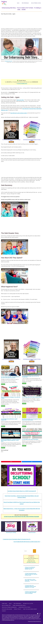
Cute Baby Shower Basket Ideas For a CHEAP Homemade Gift (22, 491)
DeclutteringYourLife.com (9, 620)
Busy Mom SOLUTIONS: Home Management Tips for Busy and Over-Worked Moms (31, 419)
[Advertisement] (21, 22)
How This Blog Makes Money (30, 609)
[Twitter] (37, 613)
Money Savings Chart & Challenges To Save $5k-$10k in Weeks (10, 398)
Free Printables (17, 603)
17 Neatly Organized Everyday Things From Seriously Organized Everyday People (31, 574)
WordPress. (38, 621)
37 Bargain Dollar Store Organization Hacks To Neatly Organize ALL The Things (30, 586)
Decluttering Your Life (8, 61)
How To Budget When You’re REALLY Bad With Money (31, 397)
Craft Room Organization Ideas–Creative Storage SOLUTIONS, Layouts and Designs (31, 592)
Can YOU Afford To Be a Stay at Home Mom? (30, 439)
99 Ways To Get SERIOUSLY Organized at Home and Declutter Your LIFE (30, 568)
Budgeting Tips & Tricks (24, 607)
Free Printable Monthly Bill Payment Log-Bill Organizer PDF (9, 419)
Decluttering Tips (6, 605)
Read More (3, 384)
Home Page (4, 603)
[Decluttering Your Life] (4, 3)
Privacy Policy (17, 609)
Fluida (34, 621)
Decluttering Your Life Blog (11, 532)
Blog (10, 603)
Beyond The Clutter (32, 532)
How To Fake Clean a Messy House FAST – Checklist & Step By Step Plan (30, 580)
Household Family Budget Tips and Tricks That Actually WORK (30, 376)
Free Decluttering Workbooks (9, 607)
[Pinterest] (40, 613)
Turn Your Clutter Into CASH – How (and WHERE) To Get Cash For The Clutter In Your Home (10, 377)
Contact (4, 610)
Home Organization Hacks (19, 605)
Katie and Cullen (20, 100)
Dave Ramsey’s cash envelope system (18, 113)
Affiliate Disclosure (7, 609)
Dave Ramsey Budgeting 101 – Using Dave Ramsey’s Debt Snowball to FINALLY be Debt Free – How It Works (10, 440)
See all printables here (22, 83)
